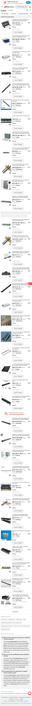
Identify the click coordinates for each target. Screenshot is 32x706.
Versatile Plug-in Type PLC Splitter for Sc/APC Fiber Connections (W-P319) (20, 252)
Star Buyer (11, 699)
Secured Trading (5, 13)
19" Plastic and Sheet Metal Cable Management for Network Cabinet (20, 515)
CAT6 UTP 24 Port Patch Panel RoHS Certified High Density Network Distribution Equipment (20, 285)
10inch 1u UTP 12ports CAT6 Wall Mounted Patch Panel (20, 547)
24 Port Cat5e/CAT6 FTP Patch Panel (20, 116)
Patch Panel (13, 13)
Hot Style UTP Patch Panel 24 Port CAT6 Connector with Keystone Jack (20, 236)
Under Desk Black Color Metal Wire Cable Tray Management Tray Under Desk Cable (20, 596)
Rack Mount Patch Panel (21, 216)
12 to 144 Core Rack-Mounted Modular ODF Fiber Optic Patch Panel (21, 563)
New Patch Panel (25, 626)
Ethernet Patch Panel (25, 213)
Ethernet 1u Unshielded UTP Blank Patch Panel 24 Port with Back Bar (20, 197)
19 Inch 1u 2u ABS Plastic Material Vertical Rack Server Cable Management (20, 69)
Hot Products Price (13, 697)
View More (15, 612)
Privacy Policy (20, 701)
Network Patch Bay (13, 213)
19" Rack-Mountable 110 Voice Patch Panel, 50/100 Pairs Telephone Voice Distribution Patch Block (20, 468)
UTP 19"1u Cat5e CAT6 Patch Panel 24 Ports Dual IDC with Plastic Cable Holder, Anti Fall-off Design (21, 149)
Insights (21, 699)
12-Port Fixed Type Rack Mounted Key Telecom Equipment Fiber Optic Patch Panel (21, 269)
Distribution (19, 619)
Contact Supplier (18, 32)
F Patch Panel (16, 626)
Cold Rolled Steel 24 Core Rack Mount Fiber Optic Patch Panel (20, 180)
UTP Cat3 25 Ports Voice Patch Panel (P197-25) (20, 483)
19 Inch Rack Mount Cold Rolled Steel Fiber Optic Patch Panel (20, 220)
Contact (26, 701)
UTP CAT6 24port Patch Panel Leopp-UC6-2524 (20, 100)
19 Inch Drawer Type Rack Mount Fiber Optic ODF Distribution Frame (21, 36)
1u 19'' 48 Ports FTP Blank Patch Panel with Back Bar (21, 348)
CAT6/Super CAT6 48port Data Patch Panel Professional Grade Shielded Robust (20, 419)
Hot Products (5, 697)
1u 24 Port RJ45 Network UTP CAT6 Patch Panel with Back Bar (20, 165)
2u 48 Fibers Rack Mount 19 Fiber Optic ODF (21, 531)
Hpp (24, 619)
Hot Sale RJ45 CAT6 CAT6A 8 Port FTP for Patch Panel (21, 52)
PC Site (16, 699)
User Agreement (11, 701)
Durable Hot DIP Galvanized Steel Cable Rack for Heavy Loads (21, 316)
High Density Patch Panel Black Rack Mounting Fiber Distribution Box (20, 20)
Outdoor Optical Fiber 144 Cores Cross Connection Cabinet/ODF (21, 451)
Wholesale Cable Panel (6, 622)
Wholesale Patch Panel (6, 626)
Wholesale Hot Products (24, 697)
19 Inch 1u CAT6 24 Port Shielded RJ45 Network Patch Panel (21, 332)
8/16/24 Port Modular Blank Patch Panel (20, 380)
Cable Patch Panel (5, 629)
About (5, 701)
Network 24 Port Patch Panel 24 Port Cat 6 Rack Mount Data (20, 579)
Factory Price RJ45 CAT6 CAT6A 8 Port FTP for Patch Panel (21, 300)
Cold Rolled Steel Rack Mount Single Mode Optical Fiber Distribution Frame (21, 132)
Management (12, 619)
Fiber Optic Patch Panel (23, 13)
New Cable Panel (17, 622)
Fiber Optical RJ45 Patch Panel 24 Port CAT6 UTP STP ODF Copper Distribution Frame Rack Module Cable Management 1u (21, 500)
